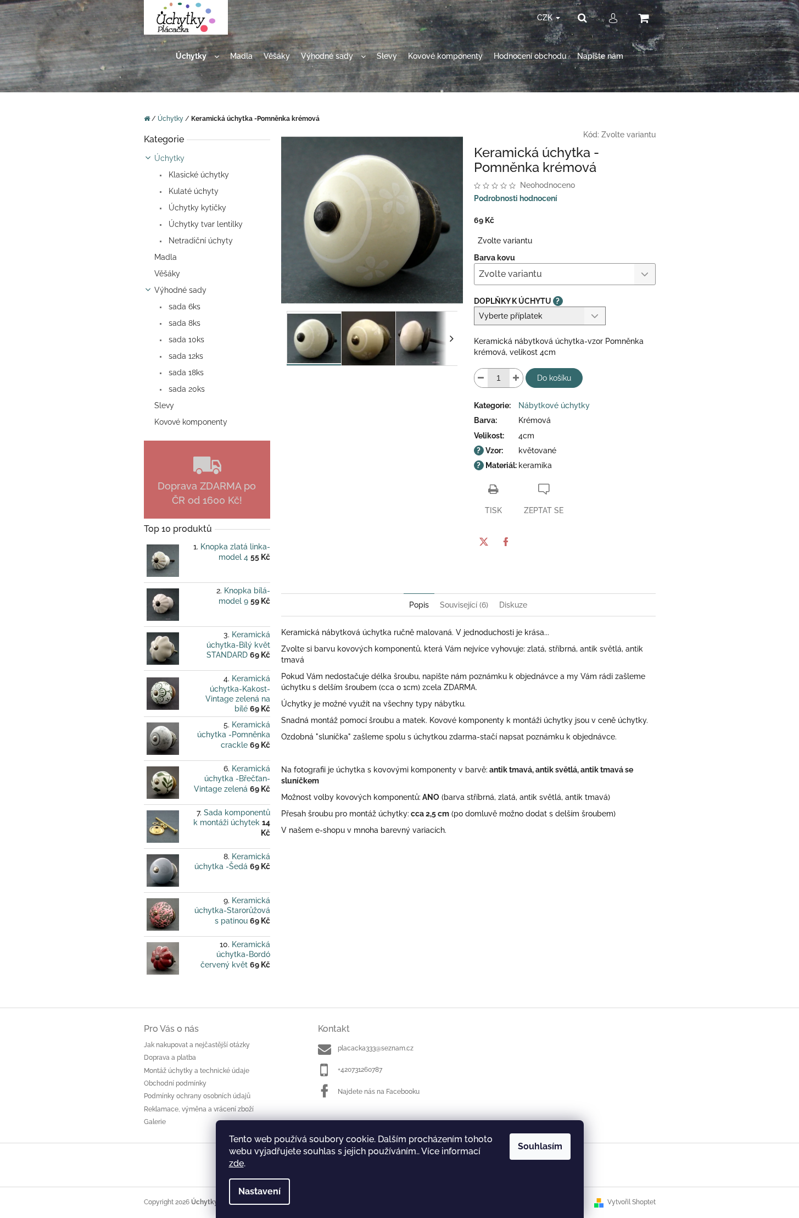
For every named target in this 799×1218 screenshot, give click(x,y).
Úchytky (169, 158)
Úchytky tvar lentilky (204, 224)
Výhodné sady (180, 290)
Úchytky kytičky (196, 207)
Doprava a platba (170, 1057)
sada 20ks (185, 389)
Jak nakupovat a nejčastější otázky (197, 1045)
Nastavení (259, 1191)
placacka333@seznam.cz (376, 1048)
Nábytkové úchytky (554, 405)
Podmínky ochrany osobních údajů (197, 1096)
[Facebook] (506, 542)
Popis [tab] (419, 604)
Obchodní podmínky (175, 1083)
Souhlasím (540, 1146)
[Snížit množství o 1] (481, 378)
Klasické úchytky (197, 174)
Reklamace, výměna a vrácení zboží (199, 1109)
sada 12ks (184, 356)
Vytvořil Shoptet (631, 1202)
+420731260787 (360, 1070)
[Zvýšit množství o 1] (516, 378)
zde (236, 1163)
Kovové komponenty (190, 422)
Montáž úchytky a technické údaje (196, 1071)
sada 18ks (185, 372)
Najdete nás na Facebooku (379, 1091)
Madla (165, 257)
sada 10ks (185, 339)
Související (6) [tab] (464, 604)
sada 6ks (183, 306)
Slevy (164, 405)
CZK (546, 17)
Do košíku (554, 378)
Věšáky (167, 273)
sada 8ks (183, 323)
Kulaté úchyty (192, 191)
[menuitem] (197, 56)
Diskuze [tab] (513, 604)
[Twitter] (484, 542)
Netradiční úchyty (199, 240)
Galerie (155, 1122)
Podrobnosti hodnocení (515, 198)
